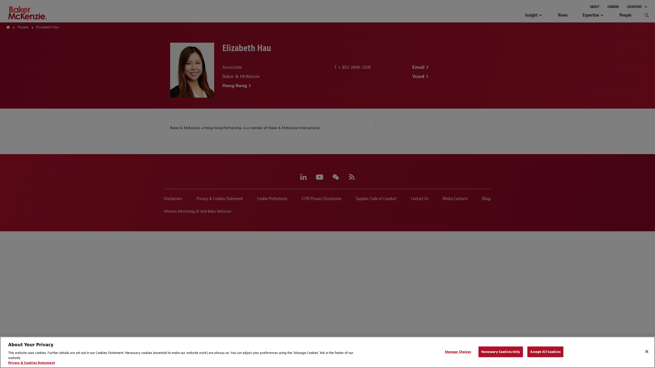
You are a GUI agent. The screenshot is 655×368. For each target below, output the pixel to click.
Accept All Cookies (545, 352)
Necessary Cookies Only (500, 352)
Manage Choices (458, 352)
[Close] (646, 351)
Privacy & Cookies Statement (31, 363)
